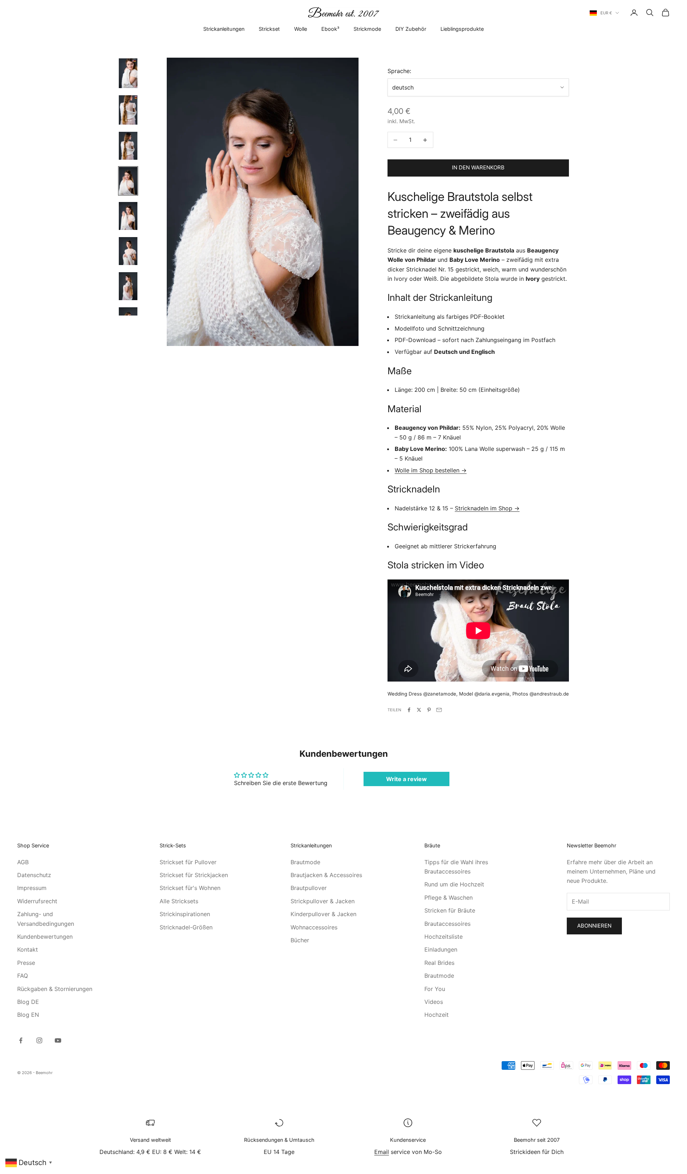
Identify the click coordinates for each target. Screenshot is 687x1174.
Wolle (300, 29)
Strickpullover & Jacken (323, 901)
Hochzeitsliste (443, 936)
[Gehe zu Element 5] (128, 216)
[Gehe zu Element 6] (128, 251)
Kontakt (27, 949)
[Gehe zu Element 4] (128, 181)
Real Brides (439, 962)
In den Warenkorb (478, 167)
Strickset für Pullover (188, 862)
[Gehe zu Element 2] (128, 110)
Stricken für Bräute (449, 910)
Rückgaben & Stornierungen (54, 988)
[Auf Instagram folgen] (39, 1040)
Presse (26, 962)
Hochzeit (436, 1014)
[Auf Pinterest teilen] (429, 710)
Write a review (406, 779)
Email (381, 1151)
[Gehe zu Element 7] (128, 286)
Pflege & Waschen (448, 897)
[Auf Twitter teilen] (419, 710)
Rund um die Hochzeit (454, 884)
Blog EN (28, 1014)
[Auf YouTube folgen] (58, 1040)
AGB (23, 862)
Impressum (32, 887)
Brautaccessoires (447, 923)
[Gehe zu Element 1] (128, 73)
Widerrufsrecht (37, 901)
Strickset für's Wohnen (190, 887)
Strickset (269, 29)
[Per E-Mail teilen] (439, 710)
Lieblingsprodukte (462, 29)
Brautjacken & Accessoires (326, 875)
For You (434, 988)
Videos (433, 1001)
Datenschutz (34, 875)
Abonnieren (594, 925)
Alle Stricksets (179, 901)
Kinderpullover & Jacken (323, 914)
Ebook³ (330, 29)
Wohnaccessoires (314, 927)
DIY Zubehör (410, 29)
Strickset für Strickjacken (194, 875)
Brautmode (305, 862)
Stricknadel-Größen (186, 927)
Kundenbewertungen (45, 936)
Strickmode (367, 29)
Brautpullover (309, 887)
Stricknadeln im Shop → (487, 508)
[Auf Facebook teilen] (409, 710)
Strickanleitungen (223, 29)
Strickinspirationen (185, 914)
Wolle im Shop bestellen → (431, 470)
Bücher (300, 940)
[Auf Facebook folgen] (20, 1040)
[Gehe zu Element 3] (128, 145)
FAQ (22, 975)
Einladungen (440, 949)
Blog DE (28, 1001)
